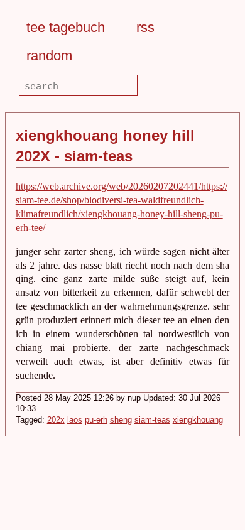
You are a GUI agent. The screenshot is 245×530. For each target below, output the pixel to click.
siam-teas (152, 420)
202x (56, 420)
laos (74, 420)
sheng (121, 420)
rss (145, 27)
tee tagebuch (65, 27)
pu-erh (96, 420)
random (49, 55)
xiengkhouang (198, 420)
